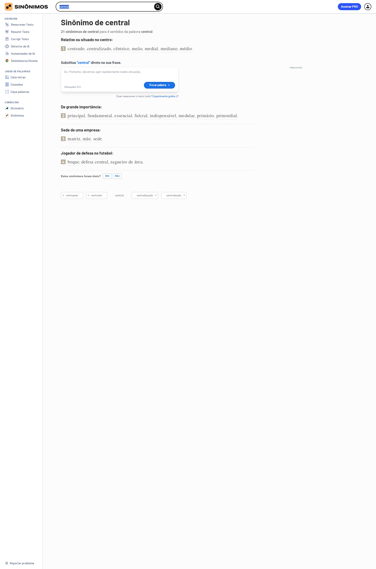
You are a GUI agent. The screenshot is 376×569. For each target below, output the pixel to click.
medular (187, 115)
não (117, 176)
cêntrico (121, 48)
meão (137, 48)
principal (76, 115)
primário (205, 115)
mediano (169, 48)
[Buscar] (158, 6)
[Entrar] (367, 6)
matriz (74, 138)
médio (186, 48)
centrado (76, 48)
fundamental (100, 115)
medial (151, 48)
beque (73, 162)
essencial (123, 115)
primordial (226, 115)
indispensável (163, 115)
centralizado (99, 48)
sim (107, 176)
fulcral (141, 115)
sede (97, 138)
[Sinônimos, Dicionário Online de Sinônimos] (29, 7)
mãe (87, 138)
